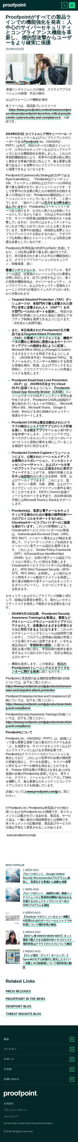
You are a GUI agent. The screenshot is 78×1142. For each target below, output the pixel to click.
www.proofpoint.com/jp (42, 791)
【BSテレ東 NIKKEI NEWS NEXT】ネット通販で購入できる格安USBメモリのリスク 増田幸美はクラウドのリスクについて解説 (48, 939)
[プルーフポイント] (15, 5)
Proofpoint (30, 141)
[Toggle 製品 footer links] (72, 1039)
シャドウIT (37, 426)
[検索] (64, 5)
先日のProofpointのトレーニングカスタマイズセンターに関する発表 (40, 667)
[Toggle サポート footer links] (72, 1059)
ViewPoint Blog (18, 1006)
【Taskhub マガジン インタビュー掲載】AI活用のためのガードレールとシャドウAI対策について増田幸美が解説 (47, 920)
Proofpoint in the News (25, 998)
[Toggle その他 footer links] (72, 1069)
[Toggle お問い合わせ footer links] (72, 1079)
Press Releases (18, 991)
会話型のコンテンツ (34, 476)
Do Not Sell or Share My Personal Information (28, 1123)
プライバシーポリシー (16, 1110)
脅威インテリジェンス (20, 270)
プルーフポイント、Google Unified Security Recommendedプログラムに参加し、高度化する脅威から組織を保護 (46, 877)
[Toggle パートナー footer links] (72, 1049)
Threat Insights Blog (23, 1013)
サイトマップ (11, 1116)
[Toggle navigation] (72, 5)
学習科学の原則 (40, 645)
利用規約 (8, 1103)
